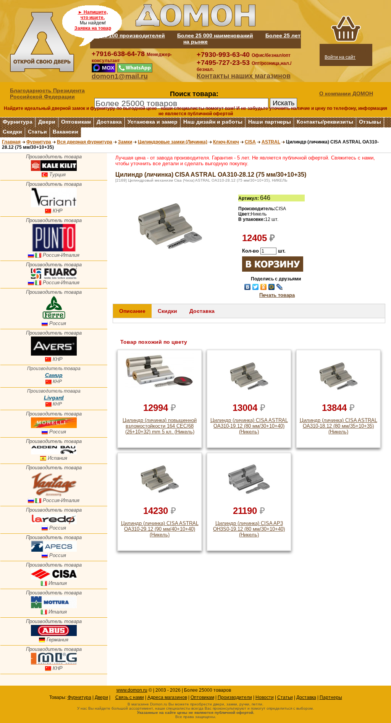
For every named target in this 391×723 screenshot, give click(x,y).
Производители (235, 697)
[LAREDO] (54, 522)
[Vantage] (54, 495)
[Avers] (54, 354)
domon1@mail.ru (120, 76)
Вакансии (65, 132)
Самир (54, 375)
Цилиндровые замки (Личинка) (172, 142)
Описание (132, 311)
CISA (250, 142)
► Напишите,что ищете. (93, 15)
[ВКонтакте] (248, 287)
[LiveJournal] (280, 287)
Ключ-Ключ (226, 142)
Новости (264, 697)
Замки (125, 142)
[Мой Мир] (272, 287)
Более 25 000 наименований (215, 35)
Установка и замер (153, 122)
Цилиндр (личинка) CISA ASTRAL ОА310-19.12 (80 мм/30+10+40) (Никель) (249, 426)
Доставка (109, 122)
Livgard (54, 398)
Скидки (12, 132)
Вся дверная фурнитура (84, 142)
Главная (11, 142)
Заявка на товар (92, 28)
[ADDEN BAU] (54, 453)
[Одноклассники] (264, 287)
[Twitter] (256, 287)
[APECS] (54, 550)
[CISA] (54, 578)
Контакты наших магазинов (244, 76)
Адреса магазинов (167, 697)
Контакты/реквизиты (325, 122)
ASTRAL (271, 142)
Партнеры (331, 697)
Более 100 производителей (127, 35)
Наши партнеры (269, 122)
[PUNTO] (54, 250)
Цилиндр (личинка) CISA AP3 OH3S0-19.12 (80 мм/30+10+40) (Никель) (249, 529)
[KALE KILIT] (54, 169)
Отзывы (370, 122)
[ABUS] (54, 634)
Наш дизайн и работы (212, 122)
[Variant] (54, 205)
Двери (46, 122)
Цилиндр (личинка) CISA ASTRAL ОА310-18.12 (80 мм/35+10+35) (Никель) (338, 426)
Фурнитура (17, 122)
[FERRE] (54, 318)
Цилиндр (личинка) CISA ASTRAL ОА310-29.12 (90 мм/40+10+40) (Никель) (160, 529)
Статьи (37, 132)
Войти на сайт (340, 57)
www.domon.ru (131, 690)
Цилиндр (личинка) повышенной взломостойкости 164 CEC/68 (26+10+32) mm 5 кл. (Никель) (160, 426)
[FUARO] (54, 277)
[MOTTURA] (54, 606)
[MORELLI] (54, 426)
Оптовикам (76, 122)
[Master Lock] (54, 663)
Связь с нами (129, 697)
